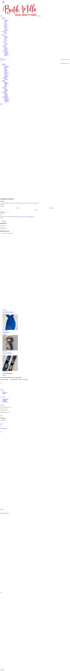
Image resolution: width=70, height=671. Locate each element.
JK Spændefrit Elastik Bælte (7, 373)
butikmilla (2, 509)
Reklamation (4, 400)
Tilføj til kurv (3, 212)
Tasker (25, 216)
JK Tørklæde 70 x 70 (6, 332)
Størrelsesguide (4, 392)
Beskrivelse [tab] (4, 221)
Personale (4, 393)
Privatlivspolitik (5, 401)
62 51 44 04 (26, 379)
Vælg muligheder (5, 330)
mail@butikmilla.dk (3, 428)
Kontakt (3, 2)
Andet (23, 216)
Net (33, 216)
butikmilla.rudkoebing (4, 513)
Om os (3, 1)
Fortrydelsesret (4, 399)
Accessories (20, 216)
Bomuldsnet (31, 216)
